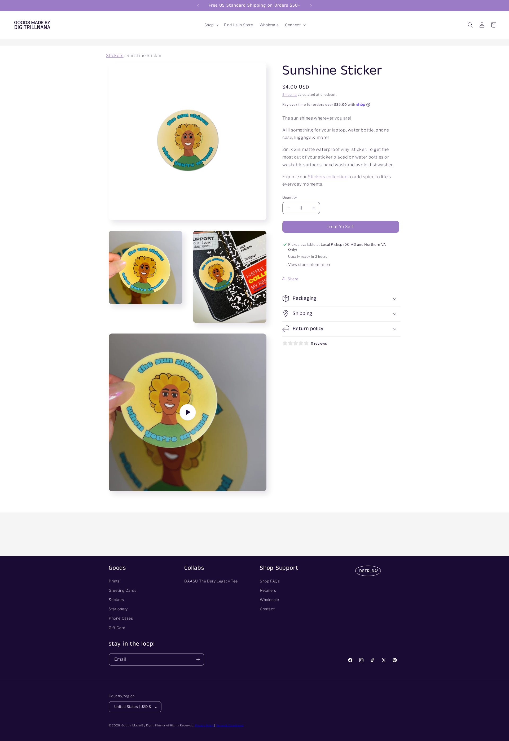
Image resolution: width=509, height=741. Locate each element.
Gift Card (117, 627)
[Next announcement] (311, 5)
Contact (267, 609)
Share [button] (293, 278)
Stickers (115, 55)
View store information (309, 264)
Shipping (289, 95)
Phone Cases (121, 618)
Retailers (268, 590)
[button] (211, 24)
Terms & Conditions (230, 725)
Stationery (118, 609)
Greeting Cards (122, 590)
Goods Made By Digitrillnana (143, 725)
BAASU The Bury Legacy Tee (211, 581)
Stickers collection (327, 176)
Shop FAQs (270, 581)
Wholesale (269, 600)
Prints (114, 581)
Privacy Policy (204, 725)
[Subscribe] (198, 659)
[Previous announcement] (198, 5)
